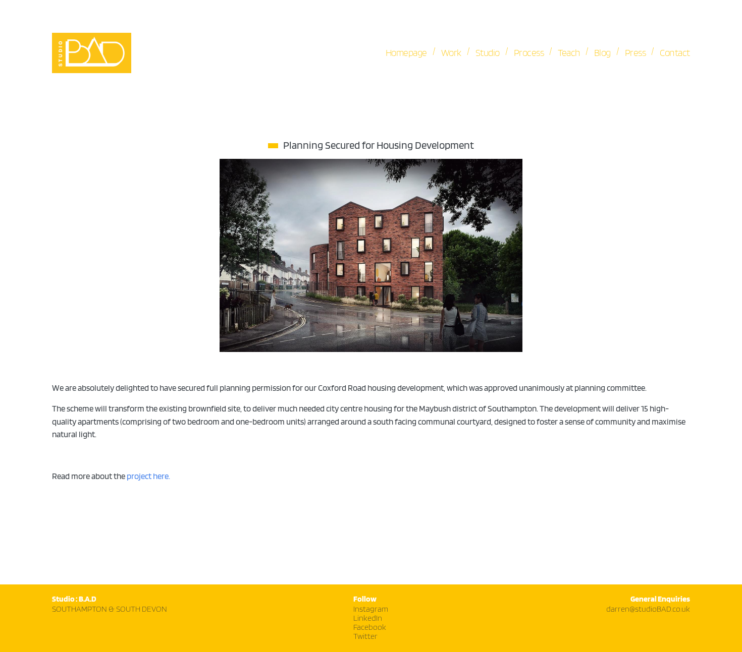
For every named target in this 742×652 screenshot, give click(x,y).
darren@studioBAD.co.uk (648, 609)
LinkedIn (367, 618)
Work (451, 53)
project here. (148, 476)
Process (529, 53)
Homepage (406, 53)
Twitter (365, 636)
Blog (602, 53)
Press (635, 53)
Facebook (369, 627)
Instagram (370, 609)
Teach (569, 53)
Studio (487, 53)
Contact (675, 53)
